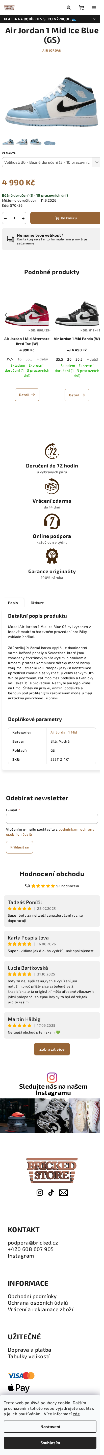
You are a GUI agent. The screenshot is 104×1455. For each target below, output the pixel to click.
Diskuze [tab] (37, 603)
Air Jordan (52, 50)
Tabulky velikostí (29, 1356)
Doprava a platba (29, 1349)
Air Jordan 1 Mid (63, 732)
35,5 (9, 359)
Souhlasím (50, 1442)
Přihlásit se (19, 847)
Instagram (21, 1255)
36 (19, 359)
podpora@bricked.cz (33, 1242)
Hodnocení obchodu (52, 873)
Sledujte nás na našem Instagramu (53, 1089)
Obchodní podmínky (32, 1296)
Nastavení (50, 1426)
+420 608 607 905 (31, 1249)
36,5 (29, 359)
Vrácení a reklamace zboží (40, 1309)
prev (6, 315)
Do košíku (69, 218)
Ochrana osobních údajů (38, 1302)
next (98, 315)
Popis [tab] (13, 603)
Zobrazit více (52, 1049)
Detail (24, 395)
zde (76, 1413)
